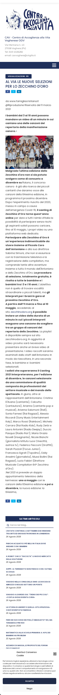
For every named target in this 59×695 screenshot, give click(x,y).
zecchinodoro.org (21, 312)
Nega (29, 688)
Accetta (29, 681)
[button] (55, 654)
